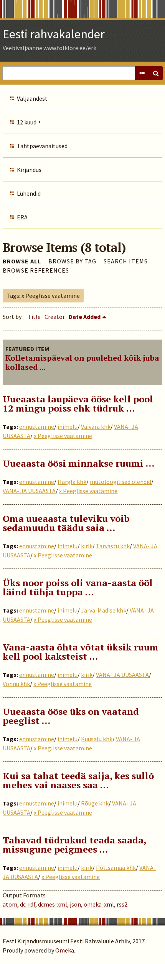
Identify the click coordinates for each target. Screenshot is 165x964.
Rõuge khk (95, 803)
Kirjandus (29, 169)
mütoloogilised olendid (120, 481)
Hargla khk (72, 481)
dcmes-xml (52, 904)
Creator (55, 316)
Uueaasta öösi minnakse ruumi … (78, 463)
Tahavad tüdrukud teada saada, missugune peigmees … (74, 844)
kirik (86, 546)
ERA (22, 217)
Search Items (126, 261)
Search (156, 73)
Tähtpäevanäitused (42, 146)
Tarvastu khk (113, 546)
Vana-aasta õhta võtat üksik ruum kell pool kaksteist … (80, 651)
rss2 (122, 904)
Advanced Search (142, 73)
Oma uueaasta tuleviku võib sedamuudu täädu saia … (66, 523)
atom (10, 904)
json (75, 904)
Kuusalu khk (96, 739)
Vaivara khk (96, 426)
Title (34, 316)
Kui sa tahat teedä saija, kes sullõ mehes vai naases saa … (78, 780)
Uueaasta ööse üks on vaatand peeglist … (71, 716)
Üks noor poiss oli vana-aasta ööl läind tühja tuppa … (78, 587)
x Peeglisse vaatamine (63, 436)
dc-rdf (27, 904)
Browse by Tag (72, 261)
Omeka (64, 950)
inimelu (68, 426)
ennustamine (36, 426)
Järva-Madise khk (103, 610)
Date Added (85, 316)
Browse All (22, 261)
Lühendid (29, 193)
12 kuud (26, 122)
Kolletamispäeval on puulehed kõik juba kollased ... (82, 362)
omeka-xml (99, 904)
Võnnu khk (16, 684)
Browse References (36, 270)
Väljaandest (32, 98)
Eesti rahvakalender (54, 34)
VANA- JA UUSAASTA (29, 491)
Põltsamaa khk (116, 867)
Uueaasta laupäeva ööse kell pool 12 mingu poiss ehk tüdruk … (78, 403)
